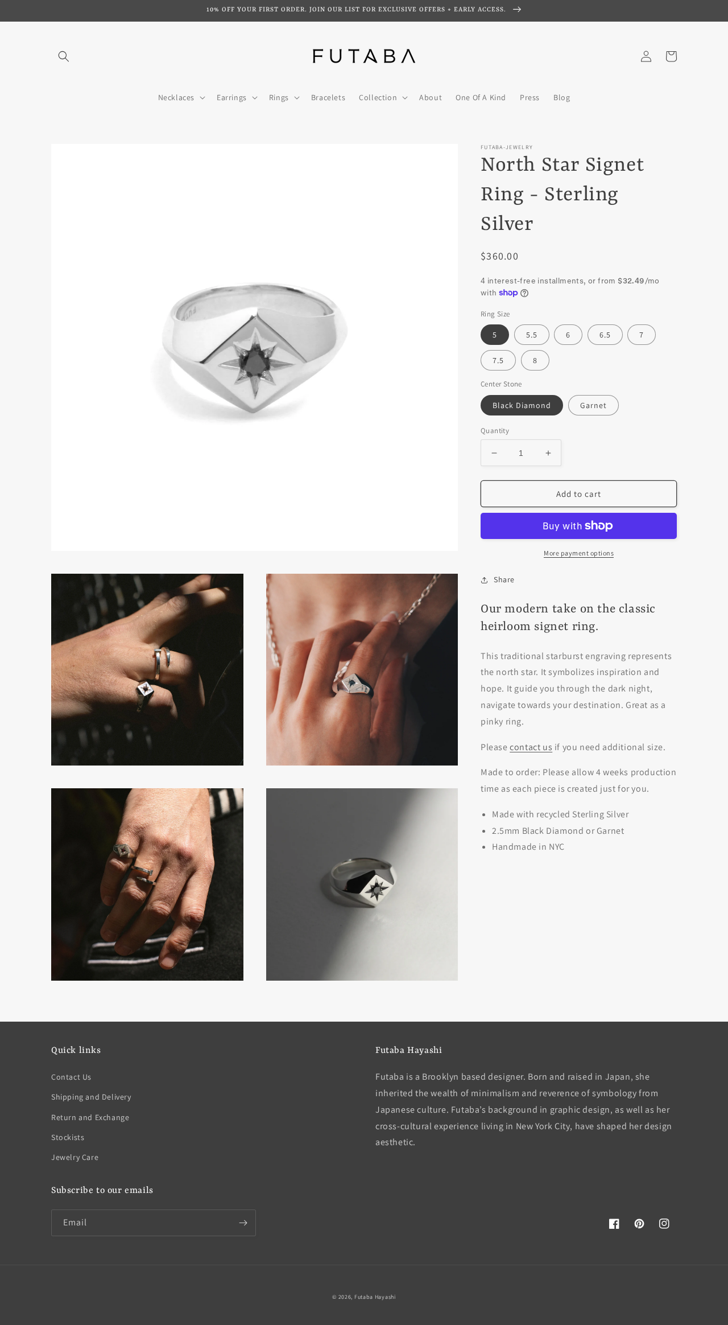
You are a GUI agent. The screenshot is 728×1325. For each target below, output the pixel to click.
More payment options (579, 553)
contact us (531, 747)
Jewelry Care (74, 1157)
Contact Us (71, 1077)
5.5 (531, 335)
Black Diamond (522, 405)
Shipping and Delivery (91, 1097)
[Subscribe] (242, 1222)
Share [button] (504, 579)
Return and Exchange (90, 1117)
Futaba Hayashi (375, 1297)
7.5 (498, 360)
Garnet (593, 405)
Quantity (495, 430)
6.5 (605, 335)
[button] (63, 56)
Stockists (67, 1137)
